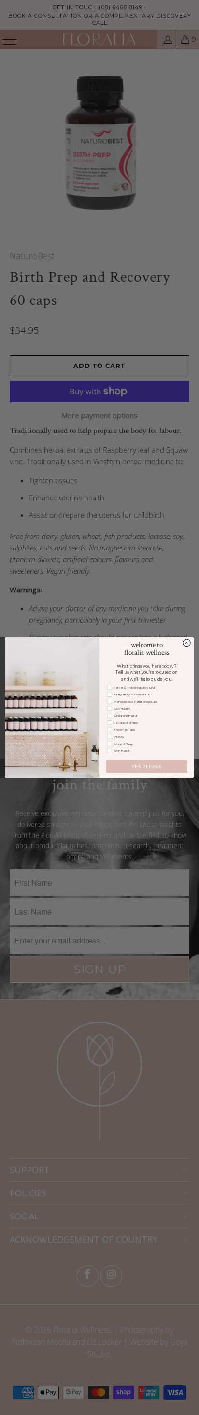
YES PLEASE (146, 766)
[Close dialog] (187, 643)
